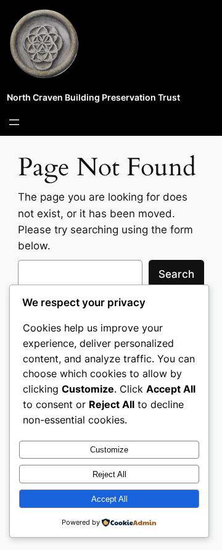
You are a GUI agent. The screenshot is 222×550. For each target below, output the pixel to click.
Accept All (109, 499)
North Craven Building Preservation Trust (93, 97)
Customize (109, 449)
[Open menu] (14, 122)
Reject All (109, 474)
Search (176, 274)
